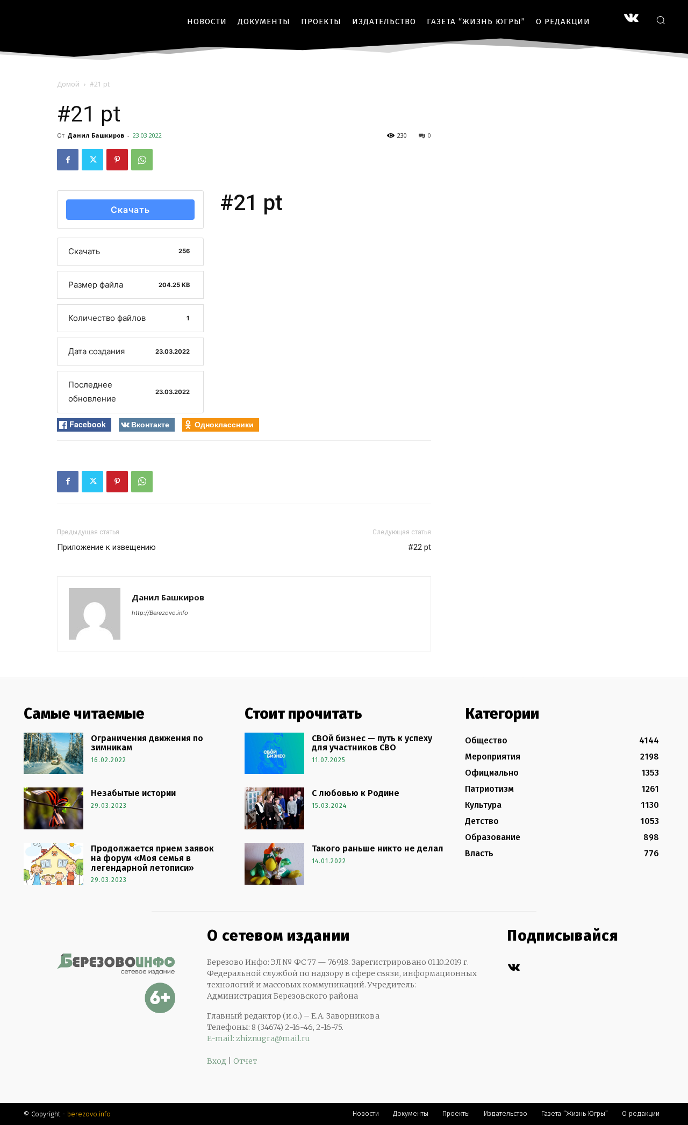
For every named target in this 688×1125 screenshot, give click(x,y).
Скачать (130, 209)
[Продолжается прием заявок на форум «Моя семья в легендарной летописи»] (53, 864)
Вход (216, 1061)
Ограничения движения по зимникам (147, 743)
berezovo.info (89, 1114)
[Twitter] (92, 159)
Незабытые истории (133, 793)
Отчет (245, 1061)
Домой (68, 84)
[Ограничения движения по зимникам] (53, 754)
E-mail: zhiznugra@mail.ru (258, 1038)
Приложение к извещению (106, 547)
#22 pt (419, 547)
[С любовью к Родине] (274, 808)
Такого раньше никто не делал (377, 848)
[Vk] (513, 968)
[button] (660, 19)
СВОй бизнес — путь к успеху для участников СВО (372, 743)
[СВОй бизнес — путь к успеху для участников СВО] (274, 754)
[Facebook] (67, 159)
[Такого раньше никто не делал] (274, 864)
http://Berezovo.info (160, 613)
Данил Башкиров (95, 135)
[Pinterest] (117, 159)
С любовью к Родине (355, 793)
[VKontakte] (631, 19)
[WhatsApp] (142, 159)
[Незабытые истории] (53, 808)
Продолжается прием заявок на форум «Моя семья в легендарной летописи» (152, 857)
